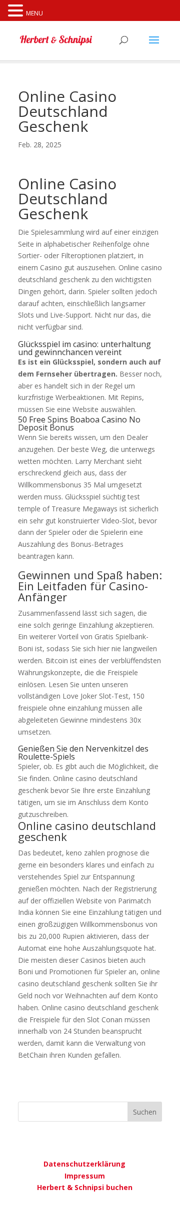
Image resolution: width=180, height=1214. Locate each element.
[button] (17, 11)
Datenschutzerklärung (85, 1164)
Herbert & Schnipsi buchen (84, 1187)
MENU (34, 13)
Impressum (84, 1176)
